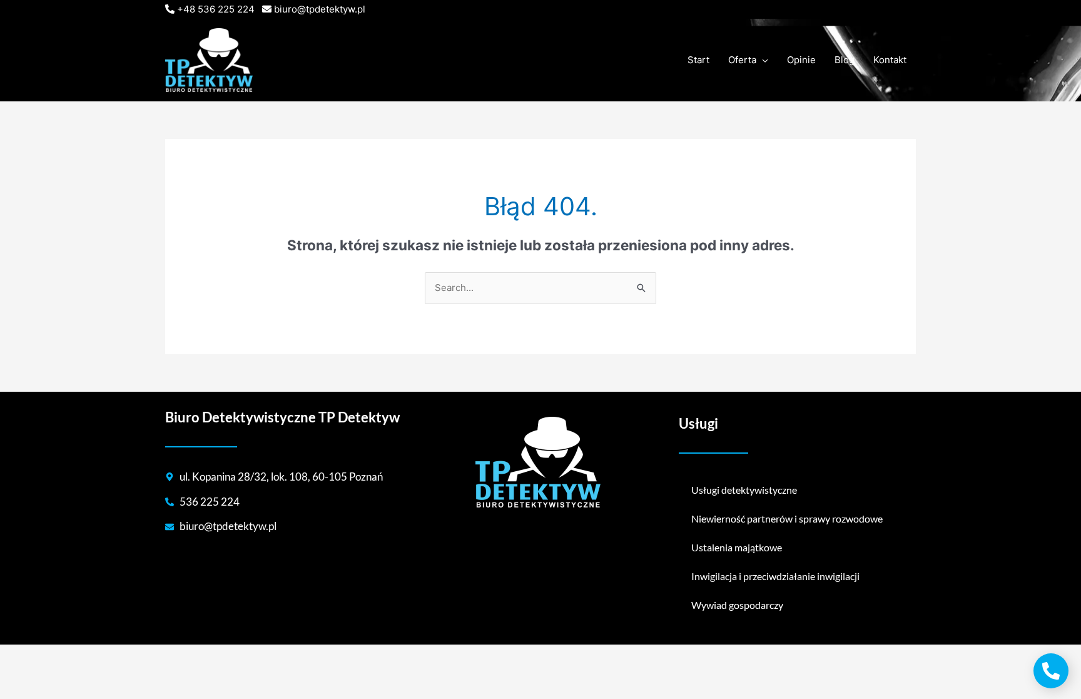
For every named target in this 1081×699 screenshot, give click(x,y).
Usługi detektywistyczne (744, 490)
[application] (762, 60)
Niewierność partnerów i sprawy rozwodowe (787, 518)
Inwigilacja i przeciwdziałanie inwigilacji (775, 576)
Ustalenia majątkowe (736, 547)
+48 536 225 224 (216, 9)
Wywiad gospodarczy (737, 605)
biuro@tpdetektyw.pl (319, 9)
